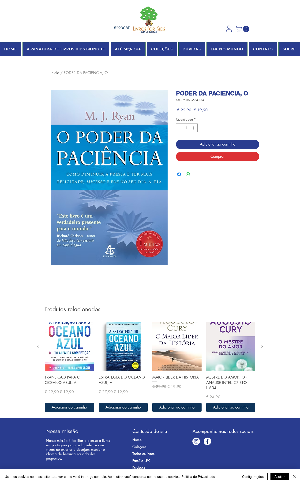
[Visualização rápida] (69, 346)
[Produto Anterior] (38, 346)
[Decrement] (180, 128)
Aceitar (279, 476)
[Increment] (194, 128)
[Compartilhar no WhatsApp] (188, 174)
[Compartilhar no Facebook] (179, 174)
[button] (228, 29)
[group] (150, 367)
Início (55, 72)
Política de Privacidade (198, 476)
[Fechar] (294, 476)
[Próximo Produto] (262, 346)
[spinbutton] (187, 128)
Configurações (253, 476)
